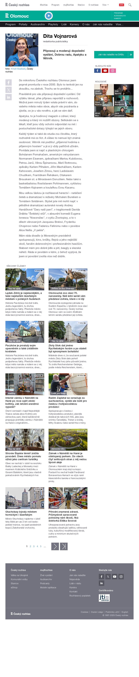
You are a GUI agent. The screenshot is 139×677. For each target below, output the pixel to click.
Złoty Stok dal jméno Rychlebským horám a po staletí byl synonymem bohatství (67, 348)
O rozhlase (94, 5)
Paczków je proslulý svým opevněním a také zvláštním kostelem (21, 348)
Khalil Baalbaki (18, 69)
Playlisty (53, 24)
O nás (86, 24)
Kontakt (73, 591)
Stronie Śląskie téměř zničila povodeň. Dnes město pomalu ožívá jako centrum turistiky (23, 456)
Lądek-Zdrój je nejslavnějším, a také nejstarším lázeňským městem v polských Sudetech (23, 296)
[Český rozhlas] (17, 5)
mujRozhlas (68, 5)
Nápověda (75, 579)
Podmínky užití (112, 612)
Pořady (23, 24)
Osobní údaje (97, 612)
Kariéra (73, 587)
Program (55, 5)
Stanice (81, 5)
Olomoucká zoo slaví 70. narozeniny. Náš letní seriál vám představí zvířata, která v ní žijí (67, 296)
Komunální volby (19, 579)
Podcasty (45, 583)
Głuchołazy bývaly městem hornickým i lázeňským (21, 513)
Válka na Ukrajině (19, 575)
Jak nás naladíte (103, 24)
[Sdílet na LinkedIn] (8, 97)
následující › (55, 546)
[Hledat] (130, 5)
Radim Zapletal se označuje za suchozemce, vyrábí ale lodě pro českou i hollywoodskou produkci (68, 402)
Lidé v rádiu (75, 583)
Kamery (117, 18)
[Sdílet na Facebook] (8, 82)
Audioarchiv (120, 16)
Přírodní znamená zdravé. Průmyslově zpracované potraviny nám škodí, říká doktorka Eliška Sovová (64, 516)
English (125, 612)
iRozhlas (44, 5)
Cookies (84, 612)
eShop (14, 587)
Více (120, 24)
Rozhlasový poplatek (80, 595)
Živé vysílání (46, 575)
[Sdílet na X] (8, 90)
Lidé (64, 24)
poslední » (64, 546)
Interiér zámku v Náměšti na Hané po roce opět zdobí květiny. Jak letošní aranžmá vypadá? (22, 402)
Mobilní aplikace (48, 587)
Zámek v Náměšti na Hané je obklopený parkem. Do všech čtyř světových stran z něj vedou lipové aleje (67, 458)
